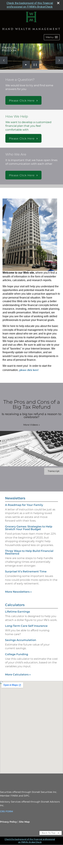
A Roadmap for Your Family (24, 505)
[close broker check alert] (58, 3)
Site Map (24, 821)
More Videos (31, 425)
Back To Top (49, 833)
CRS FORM (6, 811)
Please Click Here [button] (22, 100)
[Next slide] (59, 60)
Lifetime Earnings (17, 611)
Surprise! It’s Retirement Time (26, 571)
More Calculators (18, 674)
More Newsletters (18, 591)
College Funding (16, 654)
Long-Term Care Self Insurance (26, 625)
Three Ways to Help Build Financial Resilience (29, 552)
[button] (52, 37)
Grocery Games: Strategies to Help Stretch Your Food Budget (28, 528)
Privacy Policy (8, 821)
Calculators (15, 605)
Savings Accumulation (20, 640)
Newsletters (15, 498)
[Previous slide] (4, 60)
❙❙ (35, 64)
